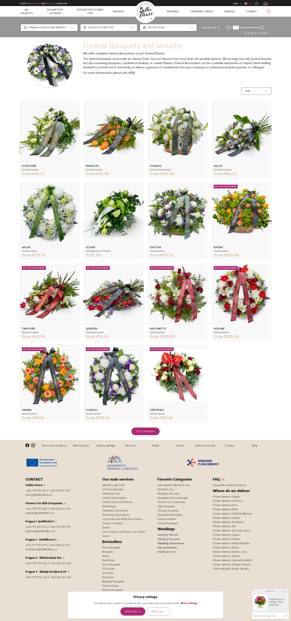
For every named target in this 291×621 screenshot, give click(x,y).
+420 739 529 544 (36, 563)
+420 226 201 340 (60, 563)
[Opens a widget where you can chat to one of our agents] (270, 603)
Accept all (132, 611)
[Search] (268, 11)
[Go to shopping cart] (265, 3)
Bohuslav (34, 3)
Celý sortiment (145, 431)
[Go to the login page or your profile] (256, 3)
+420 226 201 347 (59, 490)
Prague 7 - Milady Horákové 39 (47, 571)
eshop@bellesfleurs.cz (38, 494)
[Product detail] (49, 131)
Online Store (35, 485)
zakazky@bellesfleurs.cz (39, 512)
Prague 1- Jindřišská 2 (41, 521)
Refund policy (81, 445)
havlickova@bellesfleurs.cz (41, 549)
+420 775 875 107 (36, 490)
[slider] (236, 27)
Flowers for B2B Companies (45, 503)
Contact (230, 445)
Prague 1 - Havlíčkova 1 (41, 539)
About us (130, 445)
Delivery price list (205, 445)
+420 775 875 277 (36, 545)
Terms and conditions (54, 445)
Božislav (51, 3)
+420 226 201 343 (60, 577)
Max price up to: (211, 27)
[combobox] (44, 27)
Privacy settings (106, 445)
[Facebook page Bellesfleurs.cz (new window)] (27, 445)
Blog (255, 445)
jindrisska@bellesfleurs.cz (40, 531)
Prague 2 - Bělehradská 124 (44, 557)
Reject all (158, 611)
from (33, 173)
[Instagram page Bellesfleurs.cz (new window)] (33, 445)
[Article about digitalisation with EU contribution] (65, 462)
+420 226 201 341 (59, 545)
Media (155, 445)
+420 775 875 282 (36, 508)
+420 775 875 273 (36, 526)
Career (180, 445)
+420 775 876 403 (36, 577)
